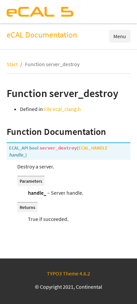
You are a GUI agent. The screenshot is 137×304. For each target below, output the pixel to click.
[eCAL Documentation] (40, 12)
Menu (119, 36)
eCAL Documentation (42, 35)
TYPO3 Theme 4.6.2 (68, 273)
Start (12, 64)
